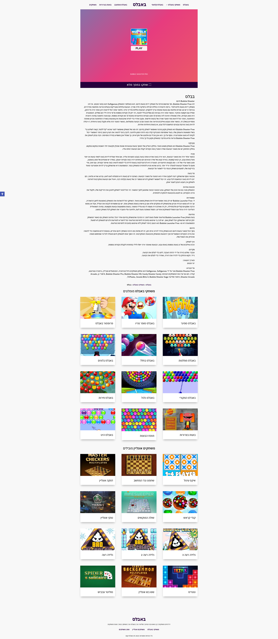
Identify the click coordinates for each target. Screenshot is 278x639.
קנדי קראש (189, 517)
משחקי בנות (123, 624)
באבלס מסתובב (120, 5)
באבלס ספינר (188, 323)
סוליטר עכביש (105, 592)
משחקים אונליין (138, 629)
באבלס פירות (106, 397)
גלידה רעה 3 (189, 555)
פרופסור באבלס (104, 323)
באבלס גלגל (147, 397)
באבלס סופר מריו (144, 323)
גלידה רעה (107, 555)
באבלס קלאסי (157, 5)
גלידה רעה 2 (147, 555)
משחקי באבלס (174, 5)
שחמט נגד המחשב (144, 480)
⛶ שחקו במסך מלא (139, 84)
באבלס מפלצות (187, 360)
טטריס (192, 592)
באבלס (186, 5)
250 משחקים (124, 629)
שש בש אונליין (146, 592)
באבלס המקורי (188, 397)
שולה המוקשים (146, 517)
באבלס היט (107, 435)
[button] (2, 194)
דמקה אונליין (106, 480)
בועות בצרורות (105, 5)
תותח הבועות (147, 435)
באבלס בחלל (147, 360)
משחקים (92, 5)
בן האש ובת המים (151, 624)
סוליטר (141, 624)
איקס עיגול (190, 480)
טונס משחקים (112, 624)
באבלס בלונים (105, 360)
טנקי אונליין (107, 517)
